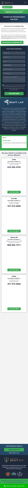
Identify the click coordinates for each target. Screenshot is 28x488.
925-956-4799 (14, 167)
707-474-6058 (14, 206)
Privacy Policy (8, 482)
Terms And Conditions (18, 482)
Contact (25, 480)
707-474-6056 (14, 284)
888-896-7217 (7, 7)
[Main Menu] (25, 2)
